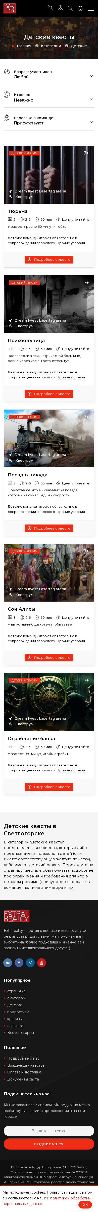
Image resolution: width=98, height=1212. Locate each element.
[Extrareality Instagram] (30, 962)
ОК (85, 1204)
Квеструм (23, 196)
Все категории (20, 1032)
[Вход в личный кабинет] (80, 8)
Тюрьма (18, 211)
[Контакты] (50, 8)
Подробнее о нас (23, 1058)
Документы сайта (23, 1079)
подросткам (18, 1012)
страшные (16, 991)
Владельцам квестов (26, 1065)
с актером (16, 998)
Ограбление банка (31, 738)
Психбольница (26, 340)
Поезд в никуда (27, 475)
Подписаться (49, 1144)
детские (14, 1005)
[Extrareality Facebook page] (19, 962)
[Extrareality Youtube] (41, 962)
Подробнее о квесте (51, 259)
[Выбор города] (60, 8)
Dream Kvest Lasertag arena (40, 191)
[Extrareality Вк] (7, 962)
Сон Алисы (21, 609)
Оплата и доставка (24, 1072)
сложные (15, 1026)
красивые (16, 1019)
